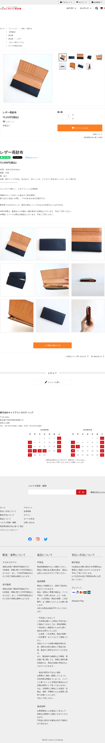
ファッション (13, 28)
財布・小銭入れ (27, 28)
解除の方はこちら (98, 492)
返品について (97, 134)
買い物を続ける (96, 356)
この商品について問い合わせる (76, 356)
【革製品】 (12, 32)
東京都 (10, 35)
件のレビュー (31, 157)
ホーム (2, 28)
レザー (19, 39)
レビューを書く (53, 382)
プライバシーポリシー (9, 530)
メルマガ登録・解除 (8, 522)
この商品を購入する (52, 345)
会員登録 (97, 2)
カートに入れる (81, 128)
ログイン (81, 2)
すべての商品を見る (15, 46)
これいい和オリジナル (16, 42)
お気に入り (10, 122)
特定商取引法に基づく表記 (93, 137)
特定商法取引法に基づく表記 (11, 526)
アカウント (66, 2)
